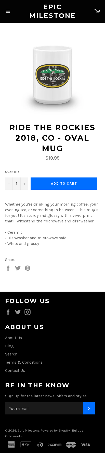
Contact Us (15, 370)
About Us (13, 337)
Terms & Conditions (24, 362)
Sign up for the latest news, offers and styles (46, 396)
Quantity (12, 172)
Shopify (64, 430)
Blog (9, 345)
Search (11, 354)
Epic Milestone (52, 11)
